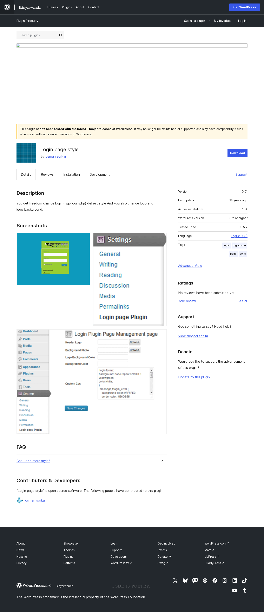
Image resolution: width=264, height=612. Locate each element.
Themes (69, 550)
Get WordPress (244, 7)
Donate (164, 556)
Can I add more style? (33, 461)
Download (237, 153)
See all (243, 301)
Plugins (68, 556)
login (227, 245)
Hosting (21, 556)
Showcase (71, 543)
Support (242, 174)
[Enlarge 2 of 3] (161, 238)
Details (26, 174)
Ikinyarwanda (64, 586)
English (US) (239, 236)
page (233, 253)
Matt (209, 550)
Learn (114, 543)
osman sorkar (56, 156)
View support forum (193, 336)
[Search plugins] (60, 35)
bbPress (212, 556)
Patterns (69, 563)
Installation (71, 174)
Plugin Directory (27, 20)
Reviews (47, 174)
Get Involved (166, 543)
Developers (119, 556)
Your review (187, 301)
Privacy (21, 563)
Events (162, 550)
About (20, 543)
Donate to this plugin (194, 377)
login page (239, 245)
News (20, 550)
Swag (163, 563)
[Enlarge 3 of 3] (161, 335)
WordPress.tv (121, 563)
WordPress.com (217, 543)
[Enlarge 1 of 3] (84, 238)
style (243, 253)
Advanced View (190, 266)
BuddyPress (215, 563)
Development (100, 174)
